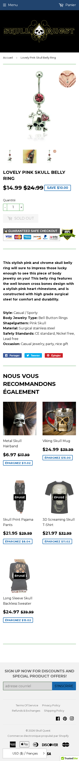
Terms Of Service (27, 705)
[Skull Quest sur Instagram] (72, 719)
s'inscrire (64, 686)
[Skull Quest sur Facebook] (58, 719)
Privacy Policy (51, 705)
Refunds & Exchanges (26, 710)
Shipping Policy (54, 710)
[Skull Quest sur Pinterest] (65, 719)
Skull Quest (42, 730)
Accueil (8, 57)
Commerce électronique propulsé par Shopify (38, 735)
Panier (70, 5)
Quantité (9, 200)
